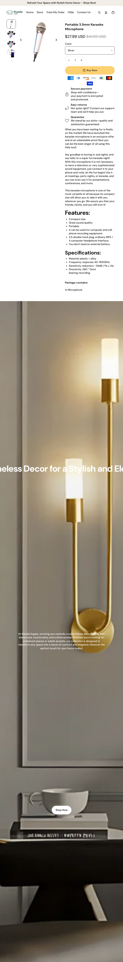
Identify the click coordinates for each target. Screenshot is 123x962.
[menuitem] (29, 12)
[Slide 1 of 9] (11, 24)
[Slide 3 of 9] (11, 43)
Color (68, 44)
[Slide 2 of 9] (11, 33)
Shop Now (62, 810)
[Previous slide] (20, 40)
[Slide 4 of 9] (11, 53)
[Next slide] (57, 40)
